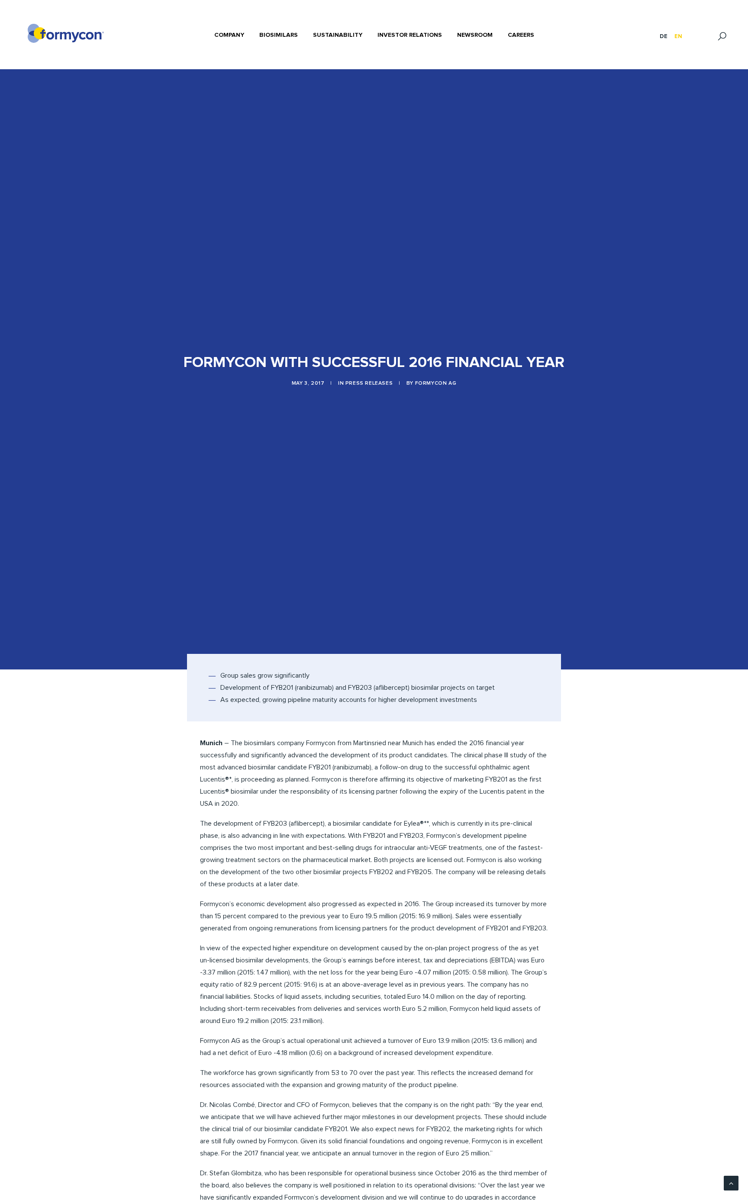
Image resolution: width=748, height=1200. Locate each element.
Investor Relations (409, 35)
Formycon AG (436, 383)
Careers (521, 35)
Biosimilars (278, 35)
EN (678, 36)
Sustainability (337, 35)
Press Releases (369, 383)
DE (663, 36)
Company (229, 35)
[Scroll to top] (731, 1182)
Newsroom (475, 35)
